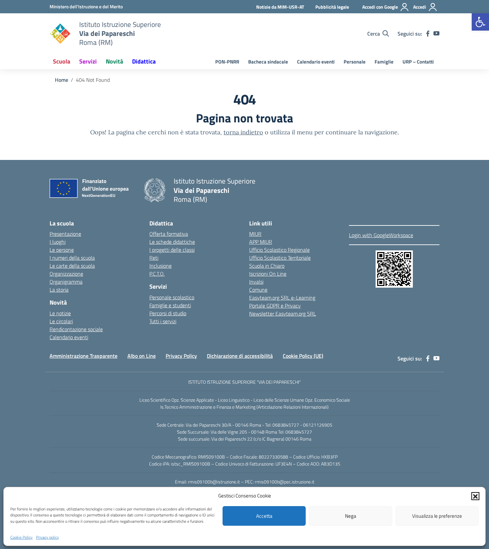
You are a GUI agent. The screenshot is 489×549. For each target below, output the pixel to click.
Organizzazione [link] (66, 274)
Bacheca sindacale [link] (268, 62)
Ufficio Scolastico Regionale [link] (279, 250)
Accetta (264, 516)
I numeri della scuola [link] (72, 258)
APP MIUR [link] (260, 242)
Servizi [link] (88, 61)
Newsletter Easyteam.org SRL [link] (282, 314)
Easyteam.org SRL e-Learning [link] (282, 298)
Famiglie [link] (384, 62)
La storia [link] (59, 290)
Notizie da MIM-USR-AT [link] (280, 6)
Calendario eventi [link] (316, 62)
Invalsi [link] (256, 282)
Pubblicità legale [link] (332, 6)
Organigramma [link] (66, 282)
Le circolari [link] (61, 321)
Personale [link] (355, 62)
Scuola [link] (61, 61)
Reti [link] (153, 258)
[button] (475, 495)
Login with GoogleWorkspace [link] (381, 235)
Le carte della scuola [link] (72, 266)
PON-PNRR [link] (227, 62)
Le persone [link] (62, 250)
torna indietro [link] (243, 132)
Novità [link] (114, 61)
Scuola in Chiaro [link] (266, 266)
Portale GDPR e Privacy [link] (275, 306)
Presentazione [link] (65, 234)
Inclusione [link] (160, 266)
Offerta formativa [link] (168, 234)
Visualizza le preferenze (437, 516)
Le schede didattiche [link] (172, 242)
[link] (480, 22)
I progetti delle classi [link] (172, 250)
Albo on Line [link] (141, 356)
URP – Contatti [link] (418, 62)
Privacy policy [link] (47, 537)
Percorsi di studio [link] (167, 313)
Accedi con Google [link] (380, 6)
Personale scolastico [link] (171, 297)
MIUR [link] (255, 234)
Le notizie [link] (60, 313)
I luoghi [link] (58, 242)
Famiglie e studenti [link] (170, 305)
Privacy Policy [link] (181, 356)
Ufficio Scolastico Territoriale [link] (280, 258)
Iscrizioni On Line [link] (267, 274)
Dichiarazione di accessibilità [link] (240, 356)
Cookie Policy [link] (21, 537)
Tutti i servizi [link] (162, 321)
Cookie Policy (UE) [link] (303, 356)
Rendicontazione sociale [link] (76, 329)
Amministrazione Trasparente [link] (83, 356)
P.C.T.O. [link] (157, 274)
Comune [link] (258, 290)
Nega (350, 516)
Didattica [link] (144, 61)
